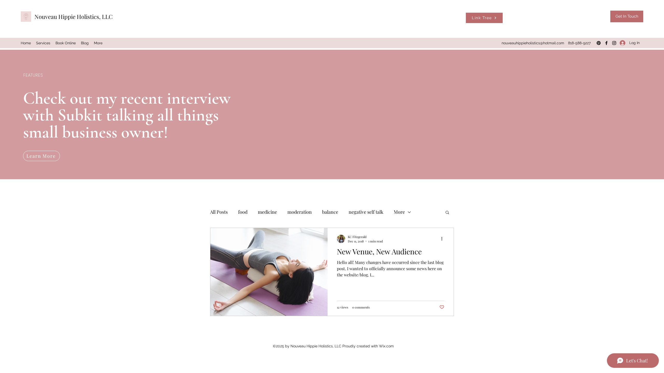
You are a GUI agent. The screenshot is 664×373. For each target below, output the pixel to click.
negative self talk (366, 212)
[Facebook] (606, 43)
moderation (299, 212)
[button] (447, 213)
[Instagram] (614, 43)
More (399, 212)
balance (330, 212)
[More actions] (443, 239)
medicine (267, 212)
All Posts (219, 212)
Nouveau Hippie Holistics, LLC (73, 16)
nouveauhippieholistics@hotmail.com (533, 43)
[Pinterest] (598, 43)
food (242, 212)
